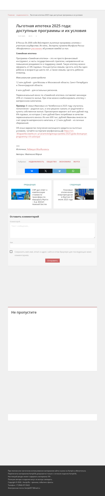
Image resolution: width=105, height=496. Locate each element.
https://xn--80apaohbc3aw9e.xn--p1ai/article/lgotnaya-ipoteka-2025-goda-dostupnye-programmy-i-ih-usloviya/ (51, 133)
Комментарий (15, 221)
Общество (52, 162)
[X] (45, 171)
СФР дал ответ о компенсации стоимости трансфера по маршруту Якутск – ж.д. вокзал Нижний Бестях (40, 197)
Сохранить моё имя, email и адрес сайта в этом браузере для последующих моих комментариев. (53, 252)
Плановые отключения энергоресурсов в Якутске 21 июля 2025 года (65, 195)
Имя (11, 242)
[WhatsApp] (73, 171)
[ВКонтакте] (32, 171)
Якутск (76, 162)
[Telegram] (59, 171)
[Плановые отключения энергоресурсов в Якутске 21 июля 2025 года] (84, 194)
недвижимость (36, 162)
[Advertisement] (52, 286)
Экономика (65, 162)
